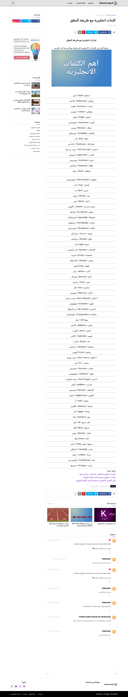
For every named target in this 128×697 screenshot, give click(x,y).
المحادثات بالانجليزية (34, 136)
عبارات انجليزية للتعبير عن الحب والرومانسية (22, 93)
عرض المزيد (50, 503)
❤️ (110, 540)
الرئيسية (40, 694)
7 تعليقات (111, 25)
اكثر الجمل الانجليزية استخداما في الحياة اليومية (96, 480)
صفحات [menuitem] (70, 3)
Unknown (106, 559)
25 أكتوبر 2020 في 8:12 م (53, 569)
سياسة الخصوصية (15, 694)
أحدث (115, 674)
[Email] (79, 32)
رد (109, 552)
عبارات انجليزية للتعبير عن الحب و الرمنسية (97, 474)
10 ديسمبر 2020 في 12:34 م (59, 559)
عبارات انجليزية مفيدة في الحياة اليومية (99, 477)
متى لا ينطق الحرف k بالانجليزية (106, 524)
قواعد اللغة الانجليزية (34, 142)
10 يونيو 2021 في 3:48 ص (53, 602)
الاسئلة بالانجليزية (35, 128)
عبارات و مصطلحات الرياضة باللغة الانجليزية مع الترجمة (59, 525)
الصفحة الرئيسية (111, 15)
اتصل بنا (24, 694)
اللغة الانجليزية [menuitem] (81, 3)
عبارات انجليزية (36, 139)
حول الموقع (32, 694)
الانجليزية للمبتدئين (101, 15)
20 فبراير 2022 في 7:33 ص (54, 631)
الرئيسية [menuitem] (90, 3)
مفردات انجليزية (94, 486)
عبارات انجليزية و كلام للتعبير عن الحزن (22, 84)
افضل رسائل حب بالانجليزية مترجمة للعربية (22, 110)
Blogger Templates (111, 694)
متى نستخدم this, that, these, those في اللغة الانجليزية (82, 525)
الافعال (38, 130)
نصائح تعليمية (36, 151)
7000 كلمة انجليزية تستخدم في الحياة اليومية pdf (22, 101)
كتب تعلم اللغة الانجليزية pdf (32, 145)
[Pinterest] (84, 32)
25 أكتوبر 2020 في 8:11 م (53, 540)
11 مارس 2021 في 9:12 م (53, 588)
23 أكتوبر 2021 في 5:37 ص (53, 617)
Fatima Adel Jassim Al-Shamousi (95, 616)
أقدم (47, 674)
